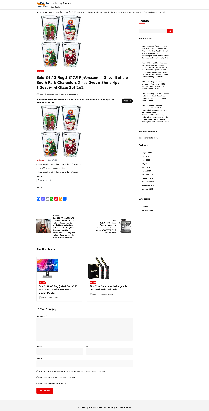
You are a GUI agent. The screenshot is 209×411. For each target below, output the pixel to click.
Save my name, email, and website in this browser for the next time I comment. (72, 371)
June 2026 (146, 160)
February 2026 (147, 175)
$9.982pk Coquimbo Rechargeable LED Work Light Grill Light (108, 288)
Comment (41, 316)
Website (40, 358)
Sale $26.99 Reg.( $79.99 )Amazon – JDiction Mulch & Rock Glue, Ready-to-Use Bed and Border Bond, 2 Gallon (155, 97)
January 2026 (147, 178)
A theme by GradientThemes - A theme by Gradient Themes (104, 407)
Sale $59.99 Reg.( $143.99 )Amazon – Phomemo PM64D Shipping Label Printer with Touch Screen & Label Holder (155, 85)
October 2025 (147, 189)
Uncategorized (147, 210)
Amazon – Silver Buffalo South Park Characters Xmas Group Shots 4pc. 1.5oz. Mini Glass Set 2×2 (76, 101)
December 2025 (148, 182)
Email (89, 346)
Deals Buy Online (61, 3)
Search (144, 21)
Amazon (40, 71)
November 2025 (148, 185)
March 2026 (146, 171)
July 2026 (145, 156)
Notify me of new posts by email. (52, 383)
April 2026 (146, 167)
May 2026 (145, 164)
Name (39, 346)
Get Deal (127, 101)
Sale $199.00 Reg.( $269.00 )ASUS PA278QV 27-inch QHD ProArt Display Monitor (58, 290)
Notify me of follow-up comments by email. (56, 377)
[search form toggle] (171, 5)
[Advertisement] (156, 232)
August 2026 (147, 153)
